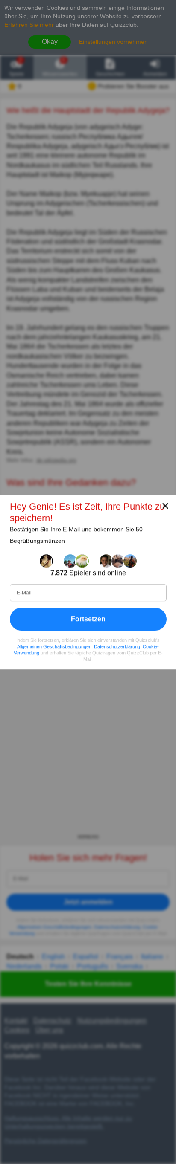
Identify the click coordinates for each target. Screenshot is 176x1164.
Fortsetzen (88, 619)
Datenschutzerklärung (117, 646)
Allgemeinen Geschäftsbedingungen (54, 646)
